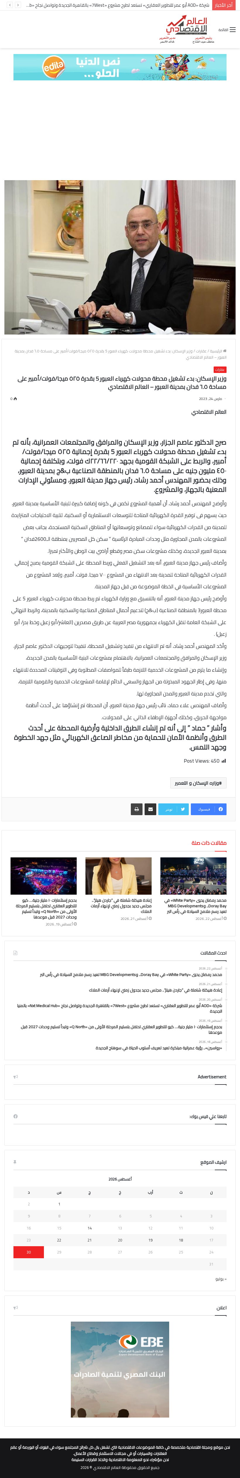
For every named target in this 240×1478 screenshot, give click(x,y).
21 (90, 1240)
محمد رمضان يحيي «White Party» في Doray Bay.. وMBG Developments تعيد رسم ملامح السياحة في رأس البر (195, 905)
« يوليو (221, 1278)
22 (59, 1240)
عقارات (201, 350)
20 (120, 1240)
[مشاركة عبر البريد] (150, 809)
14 (90, 1228)
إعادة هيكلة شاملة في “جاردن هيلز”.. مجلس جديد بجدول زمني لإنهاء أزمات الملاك (121, 905)
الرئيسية (216, 350)
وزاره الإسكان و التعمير (197, 782)
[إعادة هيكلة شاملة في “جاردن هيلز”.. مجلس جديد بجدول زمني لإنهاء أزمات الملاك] (118, 876)
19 (150, 1240)
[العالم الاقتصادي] (186, 29)
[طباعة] (137, 809)
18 (181, 1240)
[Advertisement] (120, 130)
